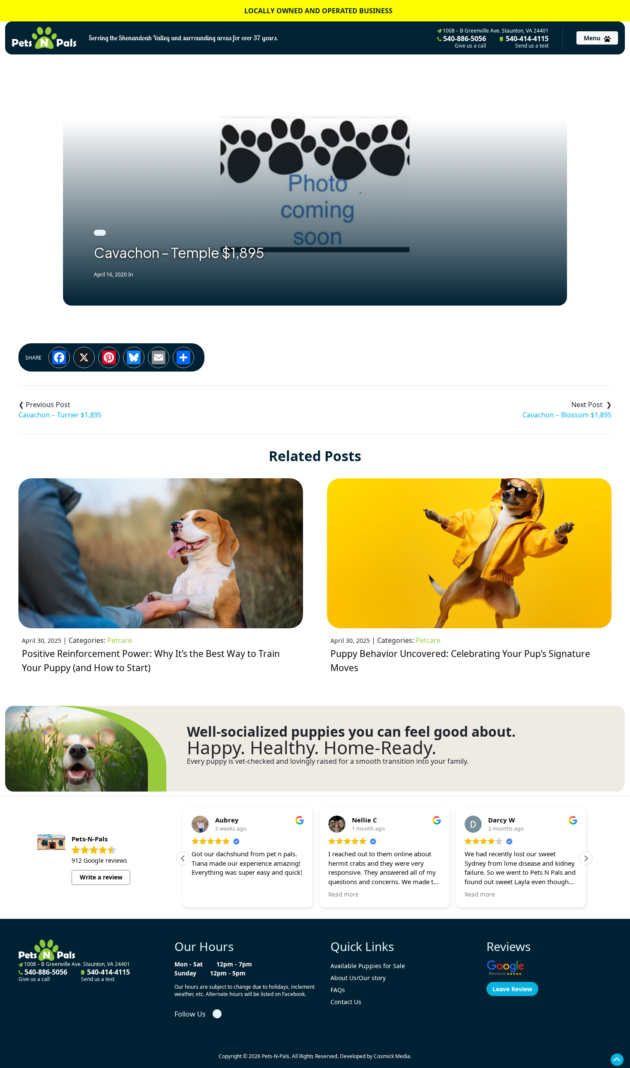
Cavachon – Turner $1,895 (60, 415)
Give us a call (470, 46)
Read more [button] (343, 894)
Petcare (119, 640)
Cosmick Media (392, 1056)
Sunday (185, 973)
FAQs (337, 990)
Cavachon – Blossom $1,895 (567, 415)
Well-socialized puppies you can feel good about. (351, 731)
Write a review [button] (101, 877)
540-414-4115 (526, 41)
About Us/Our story (358, 978)
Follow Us (190, 1014)
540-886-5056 (463, 41)
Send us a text (532, 46)
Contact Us (345, 1002)
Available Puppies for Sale (367, 966)
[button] (585, 858)
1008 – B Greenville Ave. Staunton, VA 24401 (495, 30)
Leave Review (512, 989)
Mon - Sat (188, 964)
